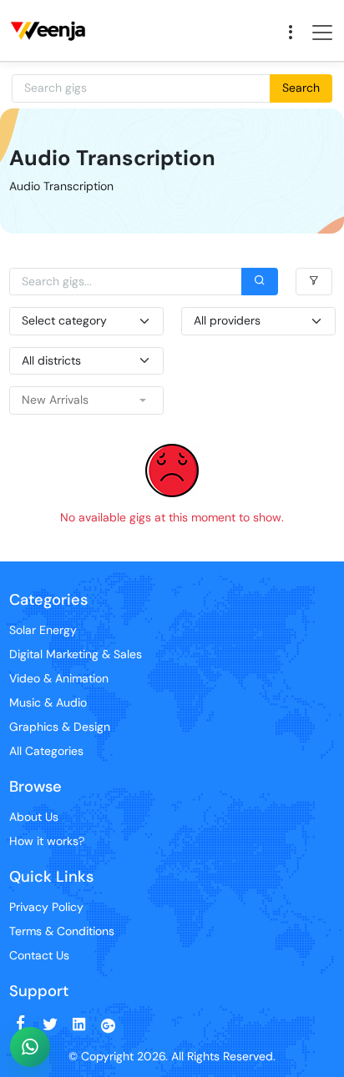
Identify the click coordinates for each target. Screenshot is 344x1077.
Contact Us (39, 955)
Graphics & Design (59, 726)
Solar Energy (43, 629)
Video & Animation (59, 678)
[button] (86, 400)
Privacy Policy (46, 906)
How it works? (46, 840)
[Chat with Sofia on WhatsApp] (30, 1047)
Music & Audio (48, 702)
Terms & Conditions (61, 931)
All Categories (46, 750)
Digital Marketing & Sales (75, 654)
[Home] (51, 9)
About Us (33, 816)
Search (301, 87)
